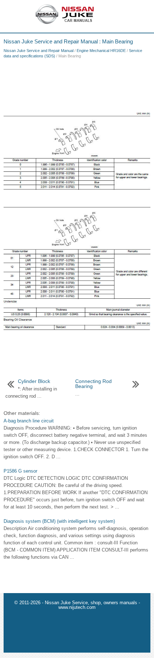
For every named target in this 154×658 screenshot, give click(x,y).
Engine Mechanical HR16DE (101, 50)
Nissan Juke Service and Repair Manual (38, 50)
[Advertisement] (77, 83)
